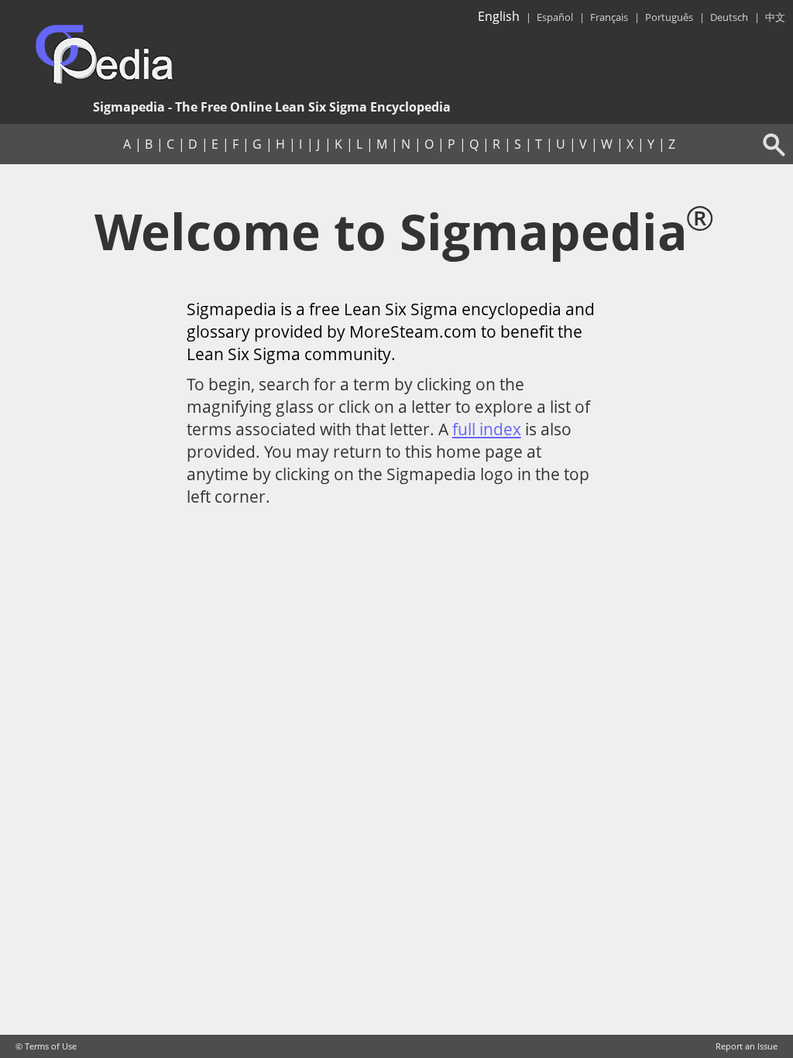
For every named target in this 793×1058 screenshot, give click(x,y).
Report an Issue (747, 1046)
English (499, 16)
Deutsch (729, 17)
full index (486, 428)
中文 (775, 17)
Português (669, 17)
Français (609, 17)
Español (555, 17)
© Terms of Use (46, 1046)
